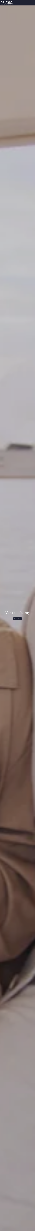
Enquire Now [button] (17, 619)
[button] (7, 2)
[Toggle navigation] (33, 3)
